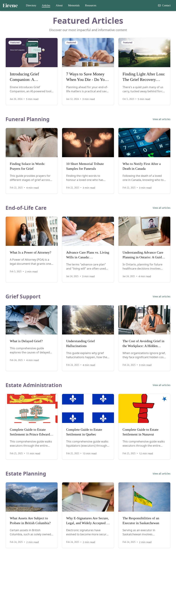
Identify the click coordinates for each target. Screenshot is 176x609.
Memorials (74, 5)
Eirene (10, 5)
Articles (46, 5)
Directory (31, 5)
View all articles (161, 119)
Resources (90, 5)
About (59, 5)
